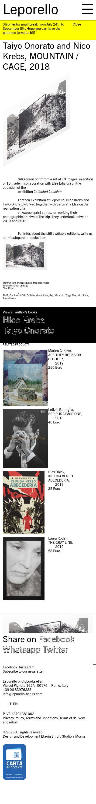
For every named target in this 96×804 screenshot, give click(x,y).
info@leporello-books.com (22, 693)
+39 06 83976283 (17, 689)
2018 (5, 295)
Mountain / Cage (63, 295)
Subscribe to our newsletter (23, 671)
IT (10, 703)
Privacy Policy (13, 718)
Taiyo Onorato (9, 297)
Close (77, 24)
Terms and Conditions (42, 718)
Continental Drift (18, 295)
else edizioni (42, 295)
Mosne (80, 736)
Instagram (26, 667)
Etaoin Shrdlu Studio (56, 736)
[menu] (87, 9)
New (74, 295)
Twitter (55, 648)
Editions (31, 295)
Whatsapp (22, 648)
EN (15, 703)
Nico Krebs (83, 295)
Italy (51, 295)
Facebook (56, 638)
